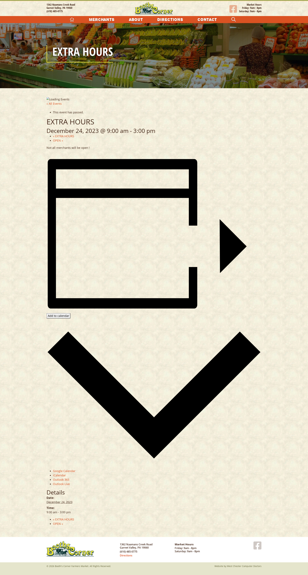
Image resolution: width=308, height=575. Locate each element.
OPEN (58, 140)
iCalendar (59, 475)
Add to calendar (58, 316)
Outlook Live (61, 484)
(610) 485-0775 (55, 11)
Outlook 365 (61, 480)
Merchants (102, 19)
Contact (207, 19)
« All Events (54, 104)
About (136, 19)
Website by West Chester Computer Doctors (237, 566)
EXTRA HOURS (63, 136)
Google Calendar (64, 471)
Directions (170, 19)
